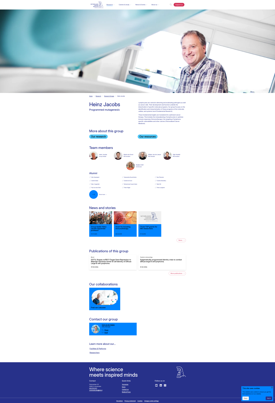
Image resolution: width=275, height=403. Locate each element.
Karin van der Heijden (108, 325)
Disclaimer (119, 401)
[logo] (97, 4)
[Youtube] (156, 385)
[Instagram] (165, 385)
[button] (170, 5)
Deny (245, 398)
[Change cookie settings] (272, 387)
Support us (179, 5)
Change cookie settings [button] (151, 401)
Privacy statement (130, 401)
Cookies (139, 401)
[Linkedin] (160, 385)
